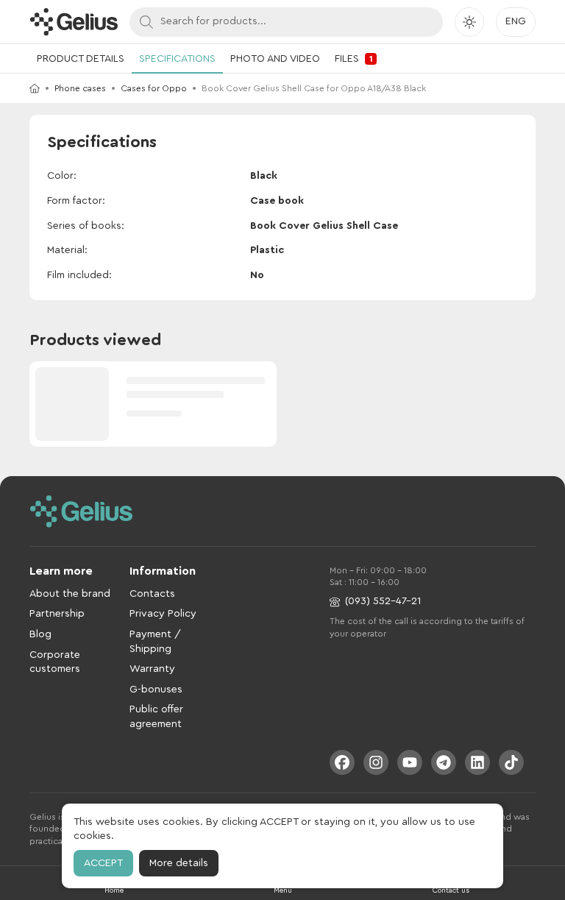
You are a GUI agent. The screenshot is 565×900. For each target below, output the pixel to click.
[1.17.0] (73, 21)
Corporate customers (54, 662)
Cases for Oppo (154, 88)
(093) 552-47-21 (383, 601)
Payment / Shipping (155, 641)
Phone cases (80, 88)
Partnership (57, 614)
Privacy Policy (162, 614)
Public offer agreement (156, 716)
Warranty (152, 669)
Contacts (152, 594)
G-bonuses (155, 689)
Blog (40, 634)
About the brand (69, 594)
